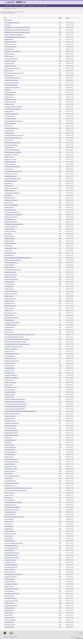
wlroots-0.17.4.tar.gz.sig (10, 620)
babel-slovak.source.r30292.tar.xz (12, 87)
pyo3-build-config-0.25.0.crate (11, 461)
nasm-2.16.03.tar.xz (9, 365)
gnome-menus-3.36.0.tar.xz (11, 226)
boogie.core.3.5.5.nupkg (10, 101)
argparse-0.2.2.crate (9, 63)
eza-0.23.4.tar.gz (9, 183)
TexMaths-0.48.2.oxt (9, 49)
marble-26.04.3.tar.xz (10, 327)
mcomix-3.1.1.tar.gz (9, 332)
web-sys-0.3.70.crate (9, 608)
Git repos (45, 5)
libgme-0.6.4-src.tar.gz (10, 298)
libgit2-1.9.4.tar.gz (9, 296)
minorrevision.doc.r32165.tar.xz (12, 353)
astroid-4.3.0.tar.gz (9, 75)
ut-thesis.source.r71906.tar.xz (11, 588)
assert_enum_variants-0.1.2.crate (12, 68)
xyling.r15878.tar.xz (9, 627)
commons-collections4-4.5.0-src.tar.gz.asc (14, 135)
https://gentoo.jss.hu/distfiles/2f (8, 13)
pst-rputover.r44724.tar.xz (11, 452)
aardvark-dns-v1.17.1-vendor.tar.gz (13, 51)
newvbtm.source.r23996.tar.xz (12, 377)
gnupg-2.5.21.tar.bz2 (9, 229)
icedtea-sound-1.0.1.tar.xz (11, 248)
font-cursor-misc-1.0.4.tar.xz (11, 200)
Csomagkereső (23, 5)
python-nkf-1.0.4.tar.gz (10, 471)
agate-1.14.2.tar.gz (9, 56)
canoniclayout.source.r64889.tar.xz (13, 109)
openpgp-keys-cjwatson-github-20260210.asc (15, 399)
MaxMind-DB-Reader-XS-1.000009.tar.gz (14, 34)
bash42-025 (8, 89)
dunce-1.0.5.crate (9, 169)
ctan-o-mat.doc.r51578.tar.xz (11, 145)
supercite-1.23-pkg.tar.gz (10, 533)
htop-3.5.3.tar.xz (9, 245)
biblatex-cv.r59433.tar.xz (10, 92)
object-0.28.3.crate (9, 396)
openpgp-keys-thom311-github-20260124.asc (15, 408)
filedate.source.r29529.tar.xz (11, 188)
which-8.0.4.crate (9, 612)
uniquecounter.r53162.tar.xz (11, 584)
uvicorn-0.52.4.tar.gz (9, 591)
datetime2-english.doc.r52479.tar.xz (13, 152)
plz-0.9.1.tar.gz (8, 437)
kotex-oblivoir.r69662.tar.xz (11, 274)
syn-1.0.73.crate (8, 536)
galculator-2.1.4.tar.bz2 (10, 209)
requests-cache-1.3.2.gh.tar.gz (12, 483)
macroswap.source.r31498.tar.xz (12, 322)
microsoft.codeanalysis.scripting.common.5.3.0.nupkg (17, 339)
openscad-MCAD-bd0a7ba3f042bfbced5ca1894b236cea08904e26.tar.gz (20, 411)
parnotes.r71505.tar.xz (10, 418)
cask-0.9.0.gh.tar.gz (9, 111)
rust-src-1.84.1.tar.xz (9, 492)
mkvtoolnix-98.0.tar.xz (10, 356)
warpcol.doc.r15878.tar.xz (11, 598)
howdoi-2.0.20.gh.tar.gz (10, 243)
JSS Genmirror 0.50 (75, 637)
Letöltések (16, 5)
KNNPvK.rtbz (8, 25)
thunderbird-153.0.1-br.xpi (11, 555)
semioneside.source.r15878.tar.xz (12, 507)
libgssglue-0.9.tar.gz (9, 303)
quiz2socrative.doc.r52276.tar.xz (12, 476)
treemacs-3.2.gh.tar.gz (10, 569)
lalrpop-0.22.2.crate (9, 281)
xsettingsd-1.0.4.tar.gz (10, 624)
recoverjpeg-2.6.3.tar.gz (10, 480)
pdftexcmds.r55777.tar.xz (10, 425)
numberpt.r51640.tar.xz (10, 392)
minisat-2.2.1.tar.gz (9, 351)
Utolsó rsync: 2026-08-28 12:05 (10, 637)
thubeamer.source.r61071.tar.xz (12, 552)
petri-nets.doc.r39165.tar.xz (11, 430)
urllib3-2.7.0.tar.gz (9, 586)
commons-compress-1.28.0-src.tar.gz (13, 137)
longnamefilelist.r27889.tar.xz (11, 317)
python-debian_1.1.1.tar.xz (11, 468)
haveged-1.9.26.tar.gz (10, 238)
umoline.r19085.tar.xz (10, 581)
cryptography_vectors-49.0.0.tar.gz (12, 142)
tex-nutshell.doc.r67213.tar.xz (11, 548)
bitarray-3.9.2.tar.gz (9, 94)
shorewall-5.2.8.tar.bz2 (10, 512)
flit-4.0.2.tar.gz (8, 195)
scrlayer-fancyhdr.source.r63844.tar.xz (13, 502)
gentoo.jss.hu (7, 8)
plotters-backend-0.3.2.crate (11, 435)
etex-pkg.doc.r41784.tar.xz (11, 181)
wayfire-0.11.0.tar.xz (9, 603)
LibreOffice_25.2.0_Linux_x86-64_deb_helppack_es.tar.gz (17, 29)
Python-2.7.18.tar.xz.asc (10, 44)
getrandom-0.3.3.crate (10, 219)
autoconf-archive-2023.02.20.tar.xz (12, 77)
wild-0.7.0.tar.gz (8, 615)
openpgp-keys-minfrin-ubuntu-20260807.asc (15, 401)
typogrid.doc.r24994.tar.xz (11, 576)
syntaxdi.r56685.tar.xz (10, 540)
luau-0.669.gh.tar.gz (9, 320)
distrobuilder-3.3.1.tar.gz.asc (11, 154)
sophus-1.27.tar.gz (9, 521)
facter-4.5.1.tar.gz (9, 185)
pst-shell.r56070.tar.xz (10, 454)
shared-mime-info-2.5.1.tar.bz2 (12, 509)
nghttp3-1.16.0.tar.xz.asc (10, 382)
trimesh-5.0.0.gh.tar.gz (10, 572)
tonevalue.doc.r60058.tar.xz (11, 564)
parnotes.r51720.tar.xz (10, 416)
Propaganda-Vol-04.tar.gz (10, 41)
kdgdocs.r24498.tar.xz (10, 265)
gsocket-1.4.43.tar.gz (9, 236)
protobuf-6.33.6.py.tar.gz (10, 447)
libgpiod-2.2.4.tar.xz (9, 301)
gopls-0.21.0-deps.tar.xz (10, 231)
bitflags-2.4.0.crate (9, 97)
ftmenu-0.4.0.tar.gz (9, 207)
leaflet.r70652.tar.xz (9, 289)
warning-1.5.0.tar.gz (9, 596)
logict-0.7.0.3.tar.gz (9, 315)
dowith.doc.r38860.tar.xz (10, 161)
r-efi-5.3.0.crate (8, 478)
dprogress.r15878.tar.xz (10, 164)
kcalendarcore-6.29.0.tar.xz (11, 262)
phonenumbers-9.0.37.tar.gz (11, 432)
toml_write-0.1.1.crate (10, 562)
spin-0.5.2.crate (8, 524)
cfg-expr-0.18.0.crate (9, 116)
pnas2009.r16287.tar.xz (10, 440)
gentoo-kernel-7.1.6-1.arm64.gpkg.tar (13, 214)
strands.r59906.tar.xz (10, 531)
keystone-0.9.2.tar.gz (9, 267)
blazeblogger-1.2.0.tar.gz (10, 99)
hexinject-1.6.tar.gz (9, 241)
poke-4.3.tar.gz (8, 442)
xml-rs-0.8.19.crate (9, 622)
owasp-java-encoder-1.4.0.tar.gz (12, 413)
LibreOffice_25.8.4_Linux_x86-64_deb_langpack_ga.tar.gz (17, 32)
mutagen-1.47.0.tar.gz (10, 363)
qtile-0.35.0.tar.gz (9, 473)
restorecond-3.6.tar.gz (10, 485)
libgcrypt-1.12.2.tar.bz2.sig (11, 293)
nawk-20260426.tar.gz (10, 368)
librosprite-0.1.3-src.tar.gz (11, 313)
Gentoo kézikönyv (8, 5)
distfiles (14, 8)
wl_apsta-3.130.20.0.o (10, 617)
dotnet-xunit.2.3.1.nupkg (10, 159)
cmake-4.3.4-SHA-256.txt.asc (11, 128)
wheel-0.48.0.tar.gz (9, 610)
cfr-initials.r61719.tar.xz (10, 118)
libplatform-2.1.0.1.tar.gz (10, 305)
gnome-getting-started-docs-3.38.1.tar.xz (14, 224)
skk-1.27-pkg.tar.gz (9, 519)
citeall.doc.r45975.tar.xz (10, 123)
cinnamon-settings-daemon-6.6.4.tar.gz (14, 121)
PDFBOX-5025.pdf (9, 39)
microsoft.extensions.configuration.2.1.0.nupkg (15, 341)
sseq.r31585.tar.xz (9, 526)
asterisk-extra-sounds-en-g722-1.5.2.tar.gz (14, 73)
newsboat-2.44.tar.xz (9, 372)
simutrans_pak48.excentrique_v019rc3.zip (14, 516)
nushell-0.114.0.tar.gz (10, 394)
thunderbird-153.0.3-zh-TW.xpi (12, 557)
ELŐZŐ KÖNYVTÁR (8, 20)
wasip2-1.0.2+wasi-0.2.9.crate (11, 600)
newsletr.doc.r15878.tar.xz (11, 375)
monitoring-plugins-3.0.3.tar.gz (12, 360)
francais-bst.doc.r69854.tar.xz (11, 205)
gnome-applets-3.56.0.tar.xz (11, 221)
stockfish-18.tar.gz (9, 528)
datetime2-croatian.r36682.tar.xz (12, 149)
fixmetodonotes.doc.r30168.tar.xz (12, 193)
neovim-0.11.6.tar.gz (9, 370)
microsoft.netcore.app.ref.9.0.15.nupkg (13, 346)
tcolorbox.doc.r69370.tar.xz (11, 545)
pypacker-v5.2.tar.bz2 (10, 464)
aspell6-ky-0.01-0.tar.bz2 (10, 65)
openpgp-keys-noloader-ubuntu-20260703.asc (15, 406)
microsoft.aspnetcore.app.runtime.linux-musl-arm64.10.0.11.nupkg (20, 334)
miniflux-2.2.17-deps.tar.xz (11, 348)
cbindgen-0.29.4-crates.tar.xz (11, 113)
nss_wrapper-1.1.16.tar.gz (11, 387)
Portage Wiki (38, 5)
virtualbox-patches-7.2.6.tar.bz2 (12, 593)
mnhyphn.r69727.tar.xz (10, 358)
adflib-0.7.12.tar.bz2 (9, 53)
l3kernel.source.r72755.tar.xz (11, 279)
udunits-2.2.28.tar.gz (9, 579)
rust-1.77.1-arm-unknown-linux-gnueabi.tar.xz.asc (16, 490)
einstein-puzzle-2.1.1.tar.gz (11, 173)
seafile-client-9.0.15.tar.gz (11, 504)
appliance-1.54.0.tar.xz (10, 61)
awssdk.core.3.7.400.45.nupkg (11, 82)
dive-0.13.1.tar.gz (9, 157)
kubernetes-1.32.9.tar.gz (10, 277)
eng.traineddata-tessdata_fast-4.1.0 (13, 178)
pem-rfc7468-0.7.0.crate (10, 428)
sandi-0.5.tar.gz (8, 497)
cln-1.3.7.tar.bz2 (8, 125)
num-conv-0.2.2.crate (10, 389)
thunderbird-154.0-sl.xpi (10, 560)
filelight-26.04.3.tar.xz (10, 190)
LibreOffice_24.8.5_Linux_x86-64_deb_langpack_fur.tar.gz (17, 27)
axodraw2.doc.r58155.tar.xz (11, 85)
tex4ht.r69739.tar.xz (9, 550)
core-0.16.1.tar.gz (9, 140)
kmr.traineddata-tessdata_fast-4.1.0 (13, 269)
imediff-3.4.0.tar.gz (9, 255)
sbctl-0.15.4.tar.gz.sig (10, 500)
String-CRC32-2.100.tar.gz (11, 46)
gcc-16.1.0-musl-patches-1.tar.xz (12, 212)
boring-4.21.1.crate (9, 104)
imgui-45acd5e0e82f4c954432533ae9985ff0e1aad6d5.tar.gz (18, 257)
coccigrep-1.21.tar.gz (9, 133)
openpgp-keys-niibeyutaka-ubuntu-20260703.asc (16, 404)
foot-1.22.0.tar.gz (9, 202)
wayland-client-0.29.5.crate (11, 605)
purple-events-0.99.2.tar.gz (11, 459)
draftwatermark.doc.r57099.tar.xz (12, 166)
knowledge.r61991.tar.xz (10, 272)
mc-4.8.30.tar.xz (8, 329)
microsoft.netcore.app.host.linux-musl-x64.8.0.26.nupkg (17, 344)
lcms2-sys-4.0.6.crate (10, 284)
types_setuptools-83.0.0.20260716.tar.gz (14, 574)
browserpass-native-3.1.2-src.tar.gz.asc (13, 106)
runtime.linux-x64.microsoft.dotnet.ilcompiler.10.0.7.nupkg (18, 488)
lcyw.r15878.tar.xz (9, 286)
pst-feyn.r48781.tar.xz (10, 449)
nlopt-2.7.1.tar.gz (9, 384)
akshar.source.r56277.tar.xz (11, 58)
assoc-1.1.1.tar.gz (9, 70)
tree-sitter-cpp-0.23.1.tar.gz (11, 567)
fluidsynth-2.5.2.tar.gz (10, 197)
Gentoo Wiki (31, 5)
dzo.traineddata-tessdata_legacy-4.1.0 (13, 171)
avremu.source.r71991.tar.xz (11, 80)
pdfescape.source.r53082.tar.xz (12, 423)
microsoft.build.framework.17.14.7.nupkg (14, 336)
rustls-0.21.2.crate (9, 495)
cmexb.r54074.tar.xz (9, 130)
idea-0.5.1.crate (8, 250)
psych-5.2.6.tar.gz (9, 456)
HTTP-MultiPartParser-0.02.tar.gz (12, 22)
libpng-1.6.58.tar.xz (9, 308)
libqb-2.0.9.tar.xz (9, 310)
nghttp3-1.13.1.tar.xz (9, 380)
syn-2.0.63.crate (8, 538)
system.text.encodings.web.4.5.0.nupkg (14, 543)
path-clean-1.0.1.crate (10, 420)
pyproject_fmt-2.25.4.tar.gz (11, 466)
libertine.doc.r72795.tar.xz (11, 291)
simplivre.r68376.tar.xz (10, 514)
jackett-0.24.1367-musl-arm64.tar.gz (13, 260)
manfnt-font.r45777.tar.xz (11, 324)
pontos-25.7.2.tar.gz (9, 444)
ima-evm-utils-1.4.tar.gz (10, 253)
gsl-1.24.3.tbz (8, 233)
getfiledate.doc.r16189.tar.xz (11, 217)
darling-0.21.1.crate (9, 147)
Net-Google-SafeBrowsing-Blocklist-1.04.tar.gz (15, 37)
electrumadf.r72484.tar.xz (11, 176)
